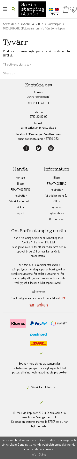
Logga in (20, 213)
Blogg (20, 183)
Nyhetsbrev (56, 213)
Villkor (20, 207)
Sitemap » (9, 73)
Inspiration (20, 195)
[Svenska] (51, 9)
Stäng (42, 454)
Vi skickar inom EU (20, 201)
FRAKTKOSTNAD (20, 189)
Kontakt (20, 178)
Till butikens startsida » (17, 64)
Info (33, 454)
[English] (57, 9)
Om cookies (56, 219)
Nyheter (56, 207)
